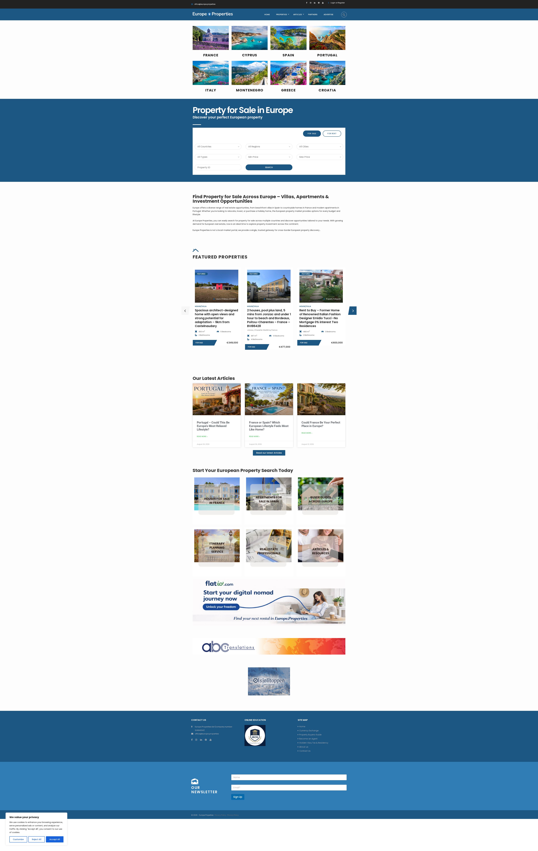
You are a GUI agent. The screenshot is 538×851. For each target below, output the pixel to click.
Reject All (36, 839)
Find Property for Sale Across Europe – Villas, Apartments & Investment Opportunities (261, 198)
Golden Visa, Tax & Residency (313, 742)
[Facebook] (306, 3)
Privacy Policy (220, 815)
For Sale (312, 133)
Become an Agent (308, 738)
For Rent (332, 133)
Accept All (54, 839)
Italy (210, 90)
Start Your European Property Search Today (243, 470)
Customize (18, 839)
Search (269, 167)
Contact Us (304, 751)
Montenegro (249, 90)
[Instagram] (310, 3)
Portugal (327, 55)
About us (303, 746)
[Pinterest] (318, 3)
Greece (288, 90)
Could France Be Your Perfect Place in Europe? (321, 424)
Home (302, 726)
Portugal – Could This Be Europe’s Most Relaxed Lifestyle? (213, 426)
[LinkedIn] (314, 3)
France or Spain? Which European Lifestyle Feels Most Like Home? (268, 426)
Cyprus (249, 55)
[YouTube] (323, 3)
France (210, 55)
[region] (36, 829)
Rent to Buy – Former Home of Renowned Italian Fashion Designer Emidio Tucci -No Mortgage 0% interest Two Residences (267, 318)
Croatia (327, 90)
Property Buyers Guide (310, 734)
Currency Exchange (309, 730)
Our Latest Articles (214, 378)
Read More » (202, 436)
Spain (288, 55)
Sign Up (237, 797)
